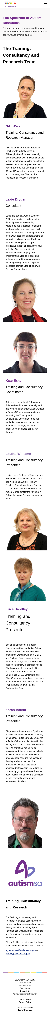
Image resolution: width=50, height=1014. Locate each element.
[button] (45, 4)
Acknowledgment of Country (25, 994)
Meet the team (25, 983)
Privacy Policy (25, 1002)
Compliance (25, 988)
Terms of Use (25, 999)
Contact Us (25, 991)
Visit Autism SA (25, 985)
